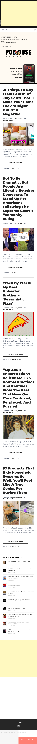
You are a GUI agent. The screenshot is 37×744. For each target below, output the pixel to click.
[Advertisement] (18, 658)
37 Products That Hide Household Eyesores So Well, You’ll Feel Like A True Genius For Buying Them (18, 480)
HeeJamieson (8, 120)
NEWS (13, 733)
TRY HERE (18, 78)
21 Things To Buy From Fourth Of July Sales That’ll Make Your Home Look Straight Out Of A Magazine (18, 102)
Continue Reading (15, 162)
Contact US (21, 733)
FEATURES (15, 168)
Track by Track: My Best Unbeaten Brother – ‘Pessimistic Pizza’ (17, 293)
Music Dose (16, 359)
